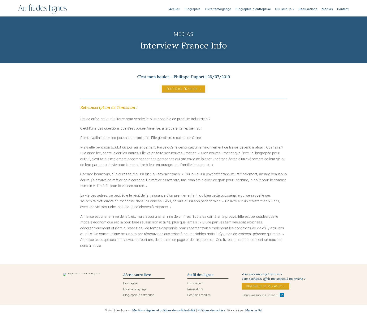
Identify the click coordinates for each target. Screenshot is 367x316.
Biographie (192, 9)
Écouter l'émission (182, 89)
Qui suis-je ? (284, 9)
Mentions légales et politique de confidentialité (163, 310)
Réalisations (308, 9)
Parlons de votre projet (264, 286)
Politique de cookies (211, 310)
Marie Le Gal (253, 310)
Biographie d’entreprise (253, 9)
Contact (343, 9)
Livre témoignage (218, 9)
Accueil (174, 9)
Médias (327, 9)
